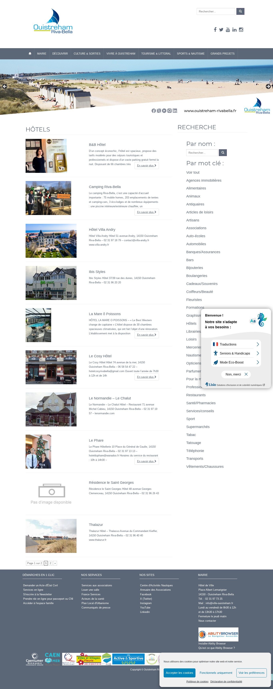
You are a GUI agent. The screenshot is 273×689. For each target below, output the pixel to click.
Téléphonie (195, 451)
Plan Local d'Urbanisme (95, 603)
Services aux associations (97, 585)
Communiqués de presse (96, 607)
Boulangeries (196, 276)
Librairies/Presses (200, 332)
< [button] (5, 87)
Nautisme (193, 355)
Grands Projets (223, 53)
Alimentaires (196, 188)
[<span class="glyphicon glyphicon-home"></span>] (30, 53)
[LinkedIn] (234, 29)
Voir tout (192, 172)
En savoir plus (145, 165)
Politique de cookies (197, 681)
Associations (196, 228)
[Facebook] (215, 29)
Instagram (146, 603)
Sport (190, 419)
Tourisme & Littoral (156, 53)
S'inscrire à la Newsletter (37, 594)
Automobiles (196, 244)
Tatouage (193, 443)
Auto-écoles (195, 236)
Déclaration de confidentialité (226, 681)
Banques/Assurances (203, 252)
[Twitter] (221, 29)
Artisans (192, 220)
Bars (190, 260)
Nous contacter (207, 620)
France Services (91, 594)
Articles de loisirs (199, 212)
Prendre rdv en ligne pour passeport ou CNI (48, 598)
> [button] (268, 87)
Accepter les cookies (179, 672)
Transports (194, 459)
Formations (195, 308)
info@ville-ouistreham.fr (219, 603)
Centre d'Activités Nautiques (156, 585)
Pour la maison (198, 379)
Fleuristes (194, 300)
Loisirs (191, 339)
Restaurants (196, 395)
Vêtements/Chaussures (205, 467)
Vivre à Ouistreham (121, 53)
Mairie (41, 53)
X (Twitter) (146, 598)
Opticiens (193, 363)
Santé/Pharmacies (201, 403)
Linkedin (145, 611)
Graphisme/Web (199, 316)
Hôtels (191, 324)
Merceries (194, 347)
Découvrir (60, 53)
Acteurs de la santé (93, 598)
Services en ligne (33, 589)
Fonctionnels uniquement (216, 672)
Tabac (191, 435)
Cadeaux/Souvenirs (202, 284)
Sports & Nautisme (191, 53)
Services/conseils (200, 411)
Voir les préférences (252, 672)
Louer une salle (90, 589)
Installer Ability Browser (212, 643)
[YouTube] (228, 29)
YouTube (145, 607)
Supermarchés (198, 427)
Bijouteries (194, 268)
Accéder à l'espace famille (38, 603)
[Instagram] (241, 29)
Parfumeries (196, 371)
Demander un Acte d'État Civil (40, 585)
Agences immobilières (203, 180)
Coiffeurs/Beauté (199, 292)
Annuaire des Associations (155, 589)
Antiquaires (195, 204)
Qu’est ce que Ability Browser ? (216, 647)
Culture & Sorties (87, 53)
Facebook (145, 594)
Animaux (193, 196)
